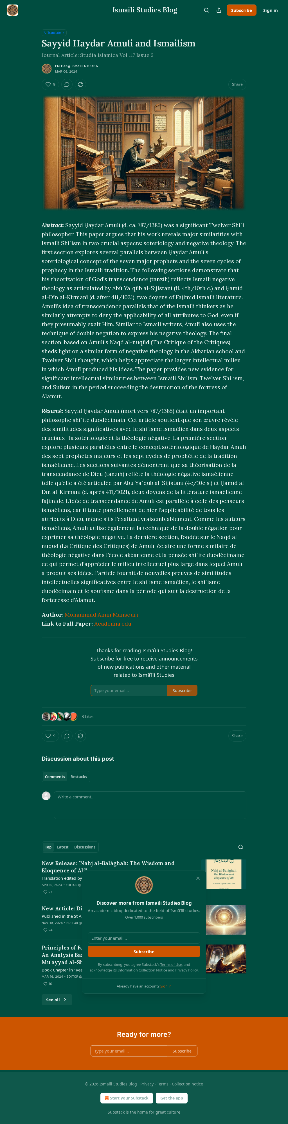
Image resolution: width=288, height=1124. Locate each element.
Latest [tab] (63, 847)
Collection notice (187, 1084)
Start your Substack (129, 1098)
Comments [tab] (55, 776)
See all (53, 999)
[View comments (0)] (67, 84)
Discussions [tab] (84, 847)
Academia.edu (112, 623)
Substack (116, 1112)
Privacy (147, 1084)
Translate (54, 32)
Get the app (171, 1098)
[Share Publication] (218, 10)
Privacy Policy (186, 970)
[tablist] (66, 776)
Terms (162, 1084)
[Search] (206, 10)
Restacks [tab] (79, 776)
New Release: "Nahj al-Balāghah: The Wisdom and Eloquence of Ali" (108, 867)
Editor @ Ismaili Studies (76, 66)
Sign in (270, 10)
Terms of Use (171, 964)
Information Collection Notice (142, 970)
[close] (198, 878)
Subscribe (241, 10)
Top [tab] (48, 847)
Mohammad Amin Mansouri (101, 614)
